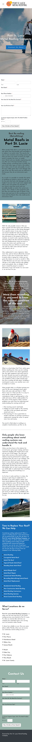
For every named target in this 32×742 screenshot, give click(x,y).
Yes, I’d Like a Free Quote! (10, 126)
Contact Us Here (16, 47)
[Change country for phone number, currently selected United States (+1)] (3, 96)
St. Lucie (6, 634)
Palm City (7, 652)
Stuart (6, 649)
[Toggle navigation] (3, 4)
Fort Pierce (7, 637)
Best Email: (4, 87)
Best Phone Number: (6, 93)
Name (3, 80)
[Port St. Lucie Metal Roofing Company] (16, 4)
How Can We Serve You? (7, 105)
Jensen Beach (8, 645)
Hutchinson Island (9, 639)
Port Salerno (8, 655)
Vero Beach (7, 658)
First (2, 84)
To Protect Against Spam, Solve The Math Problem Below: (14, 118)
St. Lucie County (9, 660)
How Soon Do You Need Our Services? (11, 99)
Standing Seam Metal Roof (12, 565)
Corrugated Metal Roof (11, 557)
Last (18, 84)
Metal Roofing (8, 555)
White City (7, 642)
